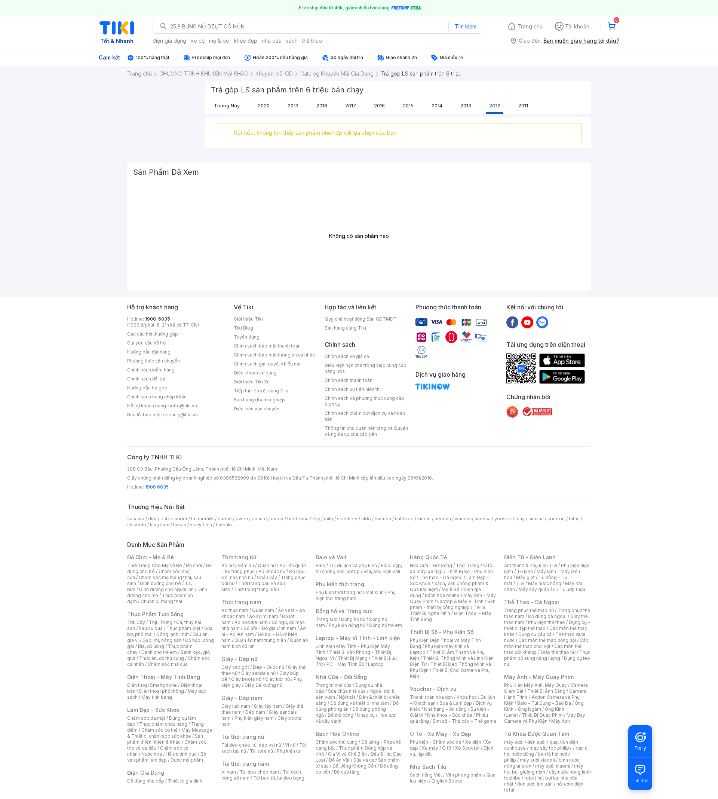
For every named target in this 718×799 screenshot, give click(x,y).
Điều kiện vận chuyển (256, 408)
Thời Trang (467, 565)
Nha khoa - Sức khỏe (449, 715)
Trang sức (326, 619)
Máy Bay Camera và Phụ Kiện (544, 718)
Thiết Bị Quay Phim (542, 715)
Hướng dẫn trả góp (147, 388)
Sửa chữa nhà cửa (347, 691)
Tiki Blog (243, 328)
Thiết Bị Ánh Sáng (546, 691)
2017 (350, 105)
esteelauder (173, 518)
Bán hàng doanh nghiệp (259, 399)
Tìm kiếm (465, 26)
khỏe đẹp (245, 40)
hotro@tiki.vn (182, 405)
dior (152, 518)
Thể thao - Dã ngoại (441, 577)
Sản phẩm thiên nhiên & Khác (165, 739)
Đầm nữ (245, 565)
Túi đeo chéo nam (259, 772)
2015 (408, 105)
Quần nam (263, 610)
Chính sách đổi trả (146, 379)
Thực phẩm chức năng (163, 724)
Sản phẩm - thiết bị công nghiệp (452, 604)
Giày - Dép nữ (239, 659)
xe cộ (198, 40)
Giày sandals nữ (258, 673)
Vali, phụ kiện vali (381, 571)
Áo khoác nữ (271, 571)
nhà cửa (272, 40)
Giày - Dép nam (241, 698)
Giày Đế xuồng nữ (263, 685)
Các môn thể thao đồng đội (547, 640)
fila (208, 524)
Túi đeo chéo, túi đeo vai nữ (251, 745)
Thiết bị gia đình (185, 781)
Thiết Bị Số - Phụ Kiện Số (441, 632)
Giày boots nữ (246, 679)
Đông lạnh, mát (172, 634)
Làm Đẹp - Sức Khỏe (153, 710)
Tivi (520, 583)
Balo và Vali (331, 557)
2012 (494, 105)
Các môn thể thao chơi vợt (546, 643)
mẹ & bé (219, 40)
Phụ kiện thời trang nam (356, 595)
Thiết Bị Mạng (353, 658)
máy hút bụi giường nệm (543, 769)
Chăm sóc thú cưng (337, 742)
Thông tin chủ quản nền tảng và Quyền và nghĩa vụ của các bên (366, 431)
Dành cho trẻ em (159, 652)
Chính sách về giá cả (347, 356)
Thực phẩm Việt (183, 628)
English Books (447, 781)
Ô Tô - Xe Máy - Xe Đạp (440, 734)
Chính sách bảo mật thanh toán (267, 346)
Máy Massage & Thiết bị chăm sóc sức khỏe (169, 733)
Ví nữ (290, 745)
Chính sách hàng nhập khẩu (157, 397)
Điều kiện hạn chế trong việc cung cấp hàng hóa (365, 368)
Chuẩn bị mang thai (161, 601)
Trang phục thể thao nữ (529, 610)
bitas (574, 518)
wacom (463, 518)
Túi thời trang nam (245, 763)
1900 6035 (157, 487)
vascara (135, 518)
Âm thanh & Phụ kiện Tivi (530, 565)
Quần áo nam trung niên (260, 640)
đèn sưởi (536, 742)
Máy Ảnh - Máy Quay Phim (539, 677)
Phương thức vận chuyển (153, 361)
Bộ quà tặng (347, 772)
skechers (347, 518)
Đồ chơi (194, 565)
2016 (379, 105)
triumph (383, 518)
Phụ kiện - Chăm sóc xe (435, 742)
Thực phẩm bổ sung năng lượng (547, 655)
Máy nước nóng (544, 583)
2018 (321, 105)
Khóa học (467, 697)
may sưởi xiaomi (537, 760)
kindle (424, 518)
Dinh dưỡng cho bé (160, 583)
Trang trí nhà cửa (334, 685)
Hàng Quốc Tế (428, 557)
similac (536, 518)
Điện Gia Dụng (145, 772)
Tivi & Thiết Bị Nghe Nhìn (448, 610)
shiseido (136, 524)
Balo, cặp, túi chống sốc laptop (359, 568)
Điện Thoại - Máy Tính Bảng (163, 677)
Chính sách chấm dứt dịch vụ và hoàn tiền (365, 416)
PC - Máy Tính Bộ (345, 664)
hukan (179, 524)
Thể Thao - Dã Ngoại (531, 602)
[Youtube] (527, 322)
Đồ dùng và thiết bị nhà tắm (359, 703)
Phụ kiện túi (289, 751)
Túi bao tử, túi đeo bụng (278, 778)
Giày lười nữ (277, 679)
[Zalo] (542, 322)
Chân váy (267, 577)
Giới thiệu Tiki (248, 319)
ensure (259, 518)
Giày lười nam (235, 706)
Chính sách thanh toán (348, 380)
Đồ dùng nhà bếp (145, 781)
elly (316, 518)
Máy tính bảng (156, 697)
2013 (465, 105)
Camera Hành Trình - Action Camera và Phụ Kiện (545, 697)
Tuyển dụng (247, 337)
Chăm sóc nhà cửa (168, 664)
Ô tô (446, 748)
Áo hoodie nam (251, 622)
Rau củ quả (151, 628)
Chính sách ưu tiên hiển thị (353, 389)
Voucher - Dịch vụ (433, 689)
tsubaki (224, 524)
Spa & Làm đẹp (455, 703)
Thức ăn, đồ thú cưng (161, 658)
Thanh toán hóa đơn (431, 697)
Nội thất (347, 697)
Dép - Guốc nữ (268, 667)
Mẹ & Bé (451, 589)
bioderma (298, 518)
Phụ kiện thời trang (340, 584)
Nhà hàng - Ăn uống (445, 709)
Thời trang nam (241, 602)
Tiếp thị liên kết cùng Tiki (261, 391)
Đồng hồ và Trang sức (344, 611)
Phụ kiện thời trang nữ (339, 592)
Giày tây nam (268, 706)
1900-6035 (157, 319)
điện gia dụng (169, 40)
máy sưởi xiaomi (552, 766)
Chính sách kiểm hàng (151, 370)
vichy (196, 524)
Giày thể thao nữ (558, 652)
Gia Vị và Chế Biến (347, 754)
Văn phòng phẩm (464, 775)
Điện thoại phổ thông (161, 691)
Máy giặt (525, 577)
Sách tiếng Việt (426, 775)
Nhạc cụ (366, 715)
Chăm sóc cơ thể (159, 730)
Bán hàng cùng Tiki (345, 328)
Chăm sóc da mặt (146, 718)
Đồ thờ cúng (340, 715)
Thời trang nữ (239, 557)
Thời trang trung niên (256, 589)
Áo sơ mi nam (263, 616)
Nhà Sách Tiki (428, 766)
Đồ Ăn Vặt (339, 760)
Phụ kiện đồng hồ (347, 625)
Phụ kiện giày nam (254, 718)
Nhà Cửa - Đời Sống (341, 677)
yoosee (503, 518)
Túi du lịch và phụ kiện (353, 565)
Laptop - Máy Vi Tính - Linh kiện (358, 638)
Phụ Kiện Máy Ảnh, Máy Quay (535, 685)
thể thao (312, 40)
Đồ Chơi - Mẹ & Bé (150, 557)
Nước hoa (151, 754)
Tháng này (227, 105)
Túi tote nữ (261, 751)
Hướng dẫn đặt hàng (149, 352)
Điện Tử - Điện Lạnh (530, 557)
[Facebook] (512, 322)
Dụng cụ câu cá (535, 634)
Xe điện (473, 742)
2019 (293, 105)
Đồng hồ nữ (353, 619)
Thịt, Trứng (160, 622)
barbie (225, 518)
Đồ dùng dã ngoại (547, 616)
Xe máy (430, 748)
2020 (264, 105)
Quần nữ (267, 565)
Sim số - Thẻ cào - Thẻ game (465, 721)
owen (242, 518)
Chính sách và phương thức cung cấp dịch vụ (364, 401)
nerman (443, 518)
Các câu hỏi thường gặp (152, 334)
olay (520, 518)
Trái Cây (136, 622)
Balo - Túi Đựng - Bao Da (544, 703)
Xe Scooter (467, 748)
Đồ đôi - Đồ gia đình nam (269, 628)
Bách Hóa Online (337, 734)
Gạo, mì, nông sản (161, 640)
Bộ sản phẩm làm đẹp (166, 757)
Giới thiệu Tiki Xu (252, 382)
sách (292, 40)
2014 (437, 105)
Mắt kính (374, 592)
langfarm (159, 524)
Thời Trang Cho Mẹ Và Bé (154, 565)
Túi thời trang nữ (242, 737)
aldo (366, 518)
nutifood (404, 518)
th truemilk (202, 518)
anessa (483, 518)
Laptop (376, 664)
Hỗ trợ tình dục (181, 754)
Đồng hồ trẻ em (385, 625)
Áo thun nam (234, 610)
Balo (320, 565)
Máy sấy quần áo (537, 589)
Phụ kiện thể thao (546, 622)
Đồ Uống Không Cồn (354, 766)
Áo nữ (227, 565)
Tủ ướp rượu (572, 589)
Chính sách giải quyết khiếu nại (267, 364)
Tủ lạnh (525, 571)
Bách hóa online (442, 595)
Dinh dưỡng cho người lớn (166, 589)
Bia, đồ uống (151, 646)
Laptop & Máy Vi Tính (460, 601)
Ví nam (228, 772)
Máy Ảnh (560, 721)
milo (328, 518)
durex (277, 518)
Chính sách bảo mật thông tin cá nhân (274, 355)
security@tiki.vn (180, 414)
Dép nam (255, 712)
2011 (523, 105)
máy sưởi (514, 742)
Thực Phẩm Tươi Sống (155, 614)
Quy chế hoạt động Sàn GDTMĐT (361, 319)
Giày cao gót (235, 667)
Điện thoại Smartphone (152, 685)
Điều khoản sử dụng (255, 373)
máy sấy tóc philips (551, 748)
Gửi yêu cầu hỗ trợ (146, 343)
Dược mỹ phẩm (187, 760)
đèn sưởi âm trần (535, 784)
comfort (556, 518)
